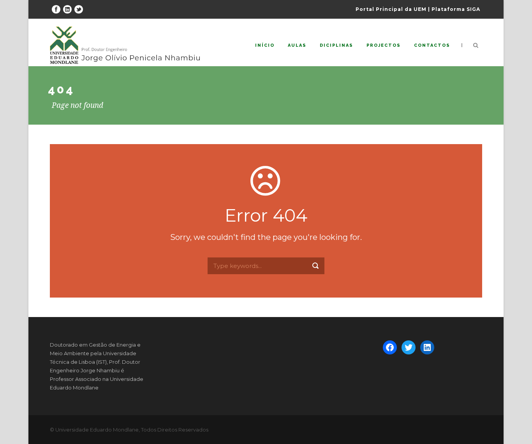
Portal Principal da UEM (391, 9)
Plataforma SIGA (456, 9)
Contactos (432, 45)
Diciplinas (336, 45)
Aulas (297, 45)
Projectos (383, 45)
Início (265, 45)
